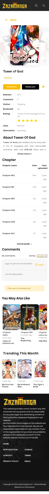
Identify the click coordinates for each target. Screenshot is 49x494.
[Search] (36, 5)
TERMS (28, 455)
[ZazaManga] (15, 5)
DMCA (27, 461)
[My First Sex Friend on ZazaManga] (9, 368)
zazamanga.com (25, 484)
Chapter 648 (8, 222)
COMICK (28, 449)
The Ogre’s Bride (38, 385)
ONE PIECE (43, 341)
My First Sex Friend (7, 385)
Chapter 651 (8, 187)
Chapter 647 (8, 233)
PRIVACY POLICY (11, 461)
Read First (12, 87)
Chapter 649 (8, 210)
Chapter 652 (8, 175)
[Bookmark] (43, 86)
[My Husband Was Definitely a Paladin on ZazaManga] (24, 368)
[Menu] (43, 5)
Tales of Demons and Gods (9, 343)
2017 (19, 94)
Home (6, 444)
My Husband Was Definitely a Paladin (24, 387)
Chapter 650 (8, 198)
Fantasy (8, 78)
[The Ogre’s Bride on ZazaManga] (40, 368)
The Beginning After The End (27, 340)
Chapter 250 (27, 332)
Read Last (30, 87)
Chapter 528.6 (7, 333)
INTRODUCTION (10, 449)
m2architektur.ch (24, 474)
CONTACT (8, 455)
